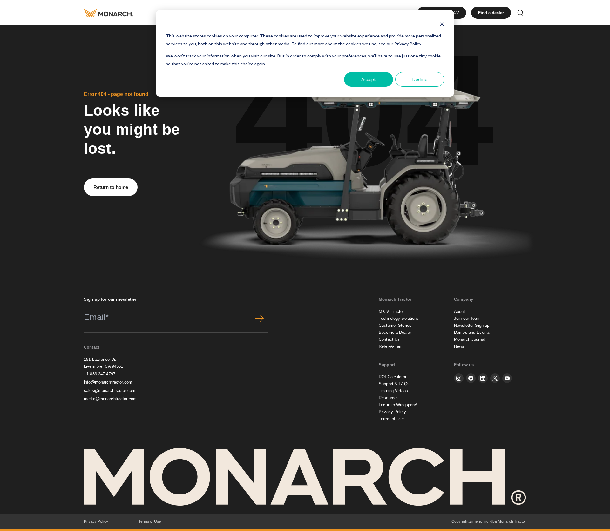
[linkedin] (483, 378)
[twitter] (495, 378)
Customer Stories (395, 325)
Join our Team (467, 318)
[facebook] (471, 378)
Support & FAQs (394, 383)
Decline (419, 79)
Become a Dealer (395, 332)
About (459, 311)
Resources (389, 397)
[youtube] (507, 378)
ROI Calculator (392, 376)
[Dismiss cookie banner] (442, 24)
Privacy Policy (407, 43)
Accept (368, 79)
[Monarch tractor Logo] (108, 13)
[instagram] (459, 378)
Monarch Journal (469, 339)
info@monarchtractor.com (108, 382)
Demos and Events (472, 332)
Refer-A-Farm (391, 346)
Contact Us (389, 339)
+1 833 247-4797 (99, 374)
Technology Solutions (399, 318)
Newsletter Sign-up (471, 325)
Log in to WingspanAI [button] (399, 404)
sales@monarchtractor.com (109, 390)
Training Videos (393, 390)
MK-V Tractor (391, 311)
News (459, 346)
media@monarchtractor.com (110, 398)
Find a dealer (491, 12)
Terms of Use (391, 418)
